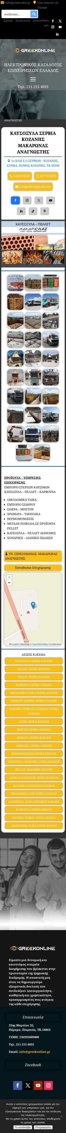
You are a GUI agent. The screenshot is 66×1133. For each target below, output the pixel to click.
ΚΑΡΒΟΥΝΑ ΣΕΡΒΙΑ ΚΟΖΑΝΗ (34, 685)
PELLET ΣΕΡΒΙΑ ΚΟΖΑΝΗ (34, 677)
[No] (61, 1116)
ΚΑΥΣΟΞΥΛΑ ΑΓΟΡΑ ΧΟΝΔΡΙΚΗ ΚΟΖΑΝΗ (34, 801)
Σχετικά (8, 20)
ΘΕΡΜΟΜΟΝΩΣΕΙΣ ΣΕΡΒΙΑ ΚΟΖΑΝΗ (34, 753)
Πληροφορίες (43, 1127)
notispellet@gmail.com (35, 187)
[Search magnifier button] (33, 13)
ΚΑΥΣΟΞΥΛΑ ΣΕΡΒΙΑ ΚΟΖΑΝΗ (33, 661)
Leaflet (15, 644)
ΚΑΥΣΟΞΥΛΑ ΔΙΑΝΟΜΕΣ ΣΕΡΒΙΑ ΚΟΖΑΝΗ (34, 761)
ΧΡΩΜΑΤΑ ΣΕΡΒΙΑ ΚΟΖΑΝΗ (34, 737)
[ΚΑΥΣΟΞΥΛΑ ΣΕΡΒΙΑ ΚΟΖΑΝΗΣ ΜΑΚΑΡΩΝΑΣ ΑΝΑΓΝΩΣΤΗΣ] (15, 290)
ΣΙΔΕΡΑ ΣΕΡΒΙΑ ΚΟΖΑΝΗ (34, 721)
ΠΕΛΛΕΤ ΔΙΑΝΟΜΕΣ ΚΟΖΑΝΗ (33, 769)
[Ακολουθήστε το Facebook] (53, 21)
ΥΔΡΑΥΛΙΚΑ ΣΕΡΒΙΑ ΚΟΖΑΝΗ (34, 745)
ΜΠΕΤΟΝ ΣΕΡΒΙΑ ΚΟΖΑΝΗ (33, 729)
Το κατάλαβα (23, 1127)
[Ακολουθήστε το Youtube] (60, 27)
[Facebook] (15, 200)
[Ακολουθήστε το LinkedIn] (57, 34)
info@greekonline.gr (18, 2)
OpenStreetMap (40, 644)
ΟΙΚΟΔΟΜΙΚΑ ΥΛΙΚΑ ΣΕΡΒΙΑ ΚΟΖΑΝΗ (34, 693)
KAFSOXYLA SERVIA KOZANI (34, 809)
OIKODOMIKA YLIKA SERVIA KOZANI (34, 825)
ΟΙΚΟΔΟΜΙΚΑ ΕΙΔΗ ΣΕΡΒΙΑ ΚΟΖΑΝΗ (34, 793)
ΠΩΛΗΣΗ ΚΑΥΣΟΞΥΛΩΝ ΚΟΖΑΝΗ (34, 785)
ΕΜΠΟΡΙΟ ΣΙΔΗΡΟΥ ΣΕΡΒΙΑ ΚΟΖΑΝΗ (33, 701)
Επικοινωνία (23, 20)
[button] (33, 605)
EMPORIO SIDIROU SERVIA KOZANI (34, 817)
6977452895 (48, 176)
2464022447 (21, 176)
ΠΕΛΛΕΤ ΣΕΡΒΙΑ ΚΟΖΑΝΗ (34, 669)
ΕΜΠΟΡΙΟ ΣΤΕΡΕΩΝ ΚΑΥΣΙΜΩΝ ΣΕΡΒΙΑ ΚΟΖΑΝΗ (33, 711)
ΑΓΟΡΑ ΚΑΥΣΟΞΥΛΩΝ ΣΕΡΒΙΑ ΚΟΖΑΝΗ (34, 777)
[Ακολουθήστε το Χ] (60, 21)
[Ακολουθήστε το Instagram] (53, 27)
